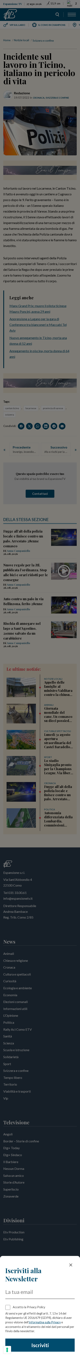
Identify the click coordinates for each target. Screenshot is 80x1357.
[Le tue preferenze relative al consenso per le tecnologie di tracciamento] (7, 1350)
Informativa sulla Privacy (45, 1322)
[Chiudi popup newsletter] (70, 1265)
